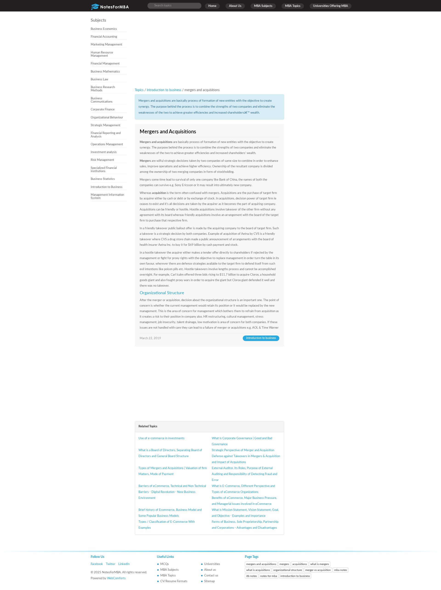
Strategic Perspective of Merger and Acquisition (243, 450)
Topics (139, 90)
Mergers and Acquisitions (168, 131)
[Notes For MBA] (110, 5)
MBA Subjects (263, 6)
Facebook (97, 564)
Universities (212, 564)
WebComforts (116, 578)
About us (210, 569)
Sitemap (209, 581)
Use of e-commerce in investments (161, 438)
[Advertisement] (110, 280)
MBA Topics (292, 6)
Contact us (211, 575)
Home (212, 6)
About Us (235, 6)
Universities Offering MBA (330, 6)
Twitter (110, 564)
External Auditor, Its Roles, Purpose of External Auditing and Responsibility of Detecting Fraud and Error (244, 474)
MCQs (164, 564)
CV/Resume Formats (173, 581)
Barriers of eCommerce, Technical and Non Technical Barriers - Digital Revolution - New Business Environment (172, 492)
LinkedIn (124, 564)
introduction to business (164, 90)
